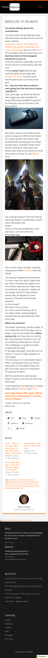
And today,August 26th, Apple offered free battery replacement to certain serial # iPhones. (23, 396)
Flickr (7, 631)
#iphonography (10, 482)
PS (25, 44)
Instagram (9, 635)
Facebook (9, 624)
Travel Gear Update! (13, 597)
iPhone (34, 388)
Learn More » (10, 542)
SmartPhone (19, 488)
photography (9, 488)
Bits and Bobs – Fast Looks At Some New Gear (32, 445)
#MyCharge (35, 482)
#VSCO (29, 484)
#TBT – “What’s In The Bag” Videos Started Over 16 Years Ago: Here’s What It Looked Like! (13, 448)
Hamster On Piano (13, 76)
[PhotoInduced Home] (11, 7)
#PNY (7, 484)
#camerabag (29, 480)
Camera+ (19, 44)
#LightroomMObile (23, 482)
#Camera (21, 480)
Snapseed (9, 44)
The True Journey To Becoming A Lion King (22, 593)
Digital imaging (20, 486)
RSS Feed (8, 639)
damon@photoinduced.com (15, 559)
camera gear (9, 486)
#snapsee (22, 484)
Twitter (8, 620)
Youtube (8, 627)
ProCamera (17, 47)
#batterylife (13, 480)
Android (22, 388)
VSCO (39, 50)
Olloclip (35, 153)
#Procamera (14, 484)
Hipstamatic (29, 47)
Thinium (28, 270)
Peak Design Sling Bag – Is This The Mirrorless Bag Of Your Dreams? (12, 466)
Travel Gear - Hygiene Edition (16, 601)
